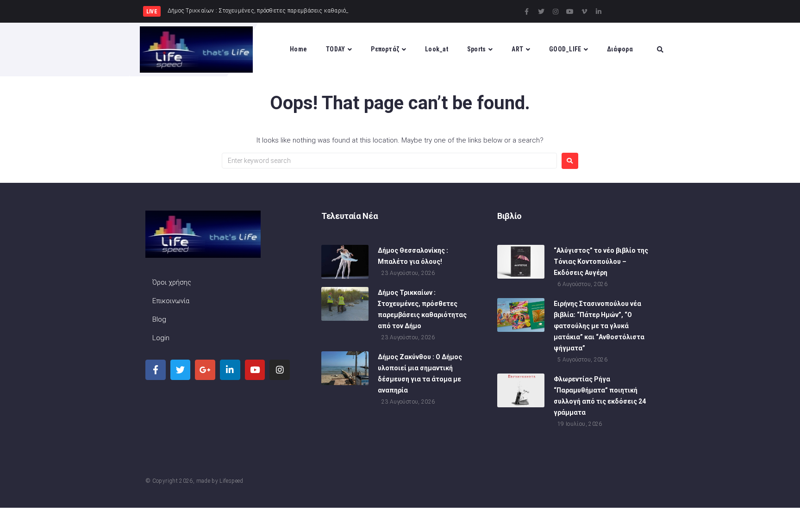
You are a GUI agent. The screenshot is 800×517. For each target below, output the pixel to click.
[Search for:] (389, 160)
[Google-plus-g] (205, 370)
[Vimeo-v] (584, 11)
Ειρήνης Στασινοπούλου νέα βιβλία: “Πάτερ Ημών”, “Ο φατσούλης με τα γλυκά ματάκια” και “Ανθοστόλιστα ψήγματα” (599, 326)
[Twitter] (541, 11)
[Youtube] (570, 11)
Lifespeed (231, 481)
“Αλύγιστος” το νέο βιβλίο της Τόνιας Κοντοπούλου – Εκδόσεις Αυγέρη (601, 261)
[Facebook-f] (527, 11)
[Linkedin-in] (598, 11)
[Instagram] (555, 11)
